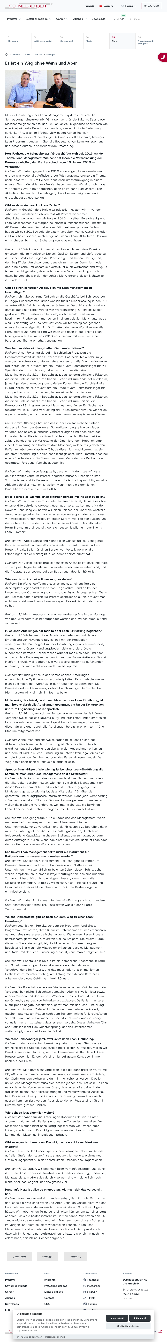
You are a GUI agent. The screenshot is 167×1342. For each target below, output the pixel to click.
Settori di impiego (37, 19)
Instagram (93, 1286)
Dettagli (50, 54)
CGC (47, 1304)
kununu (92, 1304)
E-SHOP (119, 19)
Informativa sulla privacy (29, 1337)
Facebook (93, 1280)
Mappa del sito (53, 1292)
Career (60, 19)
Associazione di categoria (145, 40)
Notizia (38, 54)
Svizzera (108, 5)
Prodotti (12, 19)
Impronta (50, 1280)
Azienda (78, 19)
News (114, 39)
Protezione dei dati (55, 1286)
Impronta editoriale (55, 1337)
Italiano (129, 5)
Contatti (89, 5)
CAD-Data (153, 5)
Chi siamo (13, 39)
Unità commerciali (43, 39)
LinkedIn (92, 1292)
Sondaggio (47, 1256)
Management (66, 39)
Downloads (99, 19)
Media (89, 39)
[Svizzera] (6, 54)
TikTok (91, 1298)
